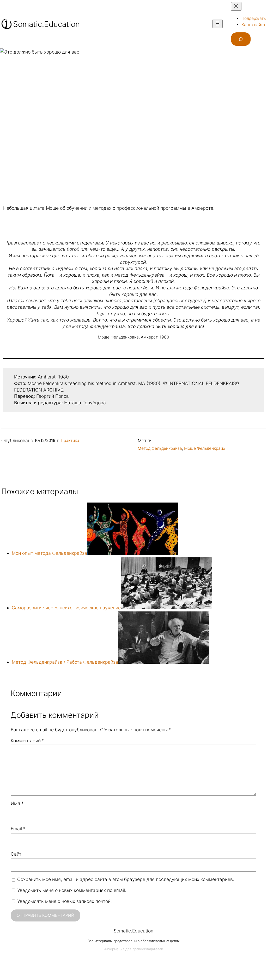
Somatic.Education (46, 24)
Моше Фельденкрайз (204, 448)
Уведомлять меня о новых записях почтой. (64, 901)
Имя (17, 803)
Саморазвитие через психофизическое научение (66, 607)
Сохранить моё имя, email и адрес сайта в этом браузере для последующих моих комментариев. (125, 879)
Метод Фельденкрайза (160, 448)
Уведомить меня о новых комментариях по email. (71, 890)
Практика (70, 440)
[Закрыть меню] (236, 6)
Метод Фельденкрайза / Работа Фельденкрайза (65, 662)
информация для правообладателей (133, 949)
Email (18, 828)
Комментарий (27, 740)
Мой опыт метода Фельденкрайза (49, 553)
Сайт (16, 854)
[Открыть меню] (217, 24)
